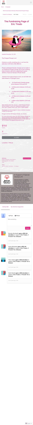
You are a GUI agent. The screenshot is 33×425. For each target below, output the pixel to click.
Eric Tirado (24, 235)
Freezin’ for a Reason (14, 236)
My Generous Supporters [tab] (17, 206)
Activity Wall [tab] (5, 206)
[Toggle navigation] (31, 2)
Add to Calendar (27, 158)
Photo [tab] (18, 215)
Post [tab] (11, 215)
